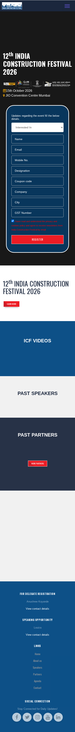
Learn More (11, 303)
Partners (37, 674)
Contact (37, 688)
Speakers (37, 667)
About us (37, 661)
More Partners (37, 463)
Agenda (37, 681)
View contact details (37, 608)
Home (37, 654)
